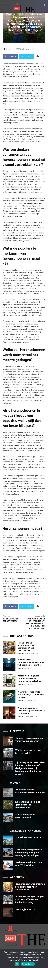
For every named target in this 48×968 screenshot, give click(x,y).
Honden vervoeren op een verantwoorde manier (29, 739)
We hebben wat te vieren (28, 838)
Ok (17, 964)
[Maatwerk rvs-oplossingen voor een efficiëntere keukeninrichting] (8, 899)
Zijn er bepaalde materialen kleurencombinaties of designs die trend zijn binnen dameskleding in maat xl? (30, 768)
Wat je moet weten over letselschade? (28, 751)
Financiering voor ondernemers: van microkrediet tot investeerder (26, 646)
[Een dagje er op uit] (8, 912)
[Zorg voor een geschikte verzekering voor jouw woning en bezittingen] (8, 852)
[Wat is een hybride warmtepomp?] (8, 817)
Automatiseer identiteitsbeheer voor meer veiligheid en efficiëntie (31, 662)
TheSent (6, 49)
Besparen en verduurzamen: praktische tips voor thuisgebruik (30, 887)
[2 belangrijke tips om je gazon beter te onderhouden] (8, 804)
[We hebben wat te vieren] (8, 840)
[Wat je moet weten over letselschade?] (8, 753)
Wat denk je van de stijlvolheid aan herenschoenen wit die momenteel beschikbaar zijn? (35, 623)
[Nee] (44, 958)
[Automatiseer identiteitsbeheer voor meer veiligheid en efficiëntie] (9, 664)
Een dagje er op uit (25, 910)
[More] (37, 56)
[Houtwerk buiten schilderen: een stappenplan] (8, 792)
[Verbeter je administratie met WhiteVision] (8, 865)
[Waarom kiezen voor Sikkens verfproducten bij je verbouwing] (9, 712)
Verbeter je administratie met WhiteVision (29, 864)
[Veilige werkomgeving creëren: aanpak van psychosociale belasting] (9, 680)
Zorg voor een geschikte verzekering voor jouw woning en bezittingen (28, 852)
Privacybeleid (27, 964)
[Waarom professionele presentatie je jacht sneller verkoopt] (9, 696)
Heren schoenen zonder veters (11, 620)
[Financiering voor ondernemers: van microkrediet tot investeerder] (9, 647)
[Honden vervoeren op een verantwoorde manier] (8, 741)
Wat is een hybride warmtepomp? (25, 816)
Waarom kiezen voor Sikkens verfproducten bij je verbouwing (31, 710)
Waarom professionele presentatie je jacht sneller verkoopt (30, 694)
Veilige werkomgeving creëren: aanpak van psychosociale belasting (29, 678)
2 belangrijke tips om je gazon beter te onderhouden (27, 805)
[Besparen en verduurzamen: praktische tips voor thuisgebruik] (8, 887)
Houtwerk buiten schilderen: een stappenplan (30, 791)
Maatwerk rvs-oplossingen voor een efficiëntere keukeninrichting (29, 899)
